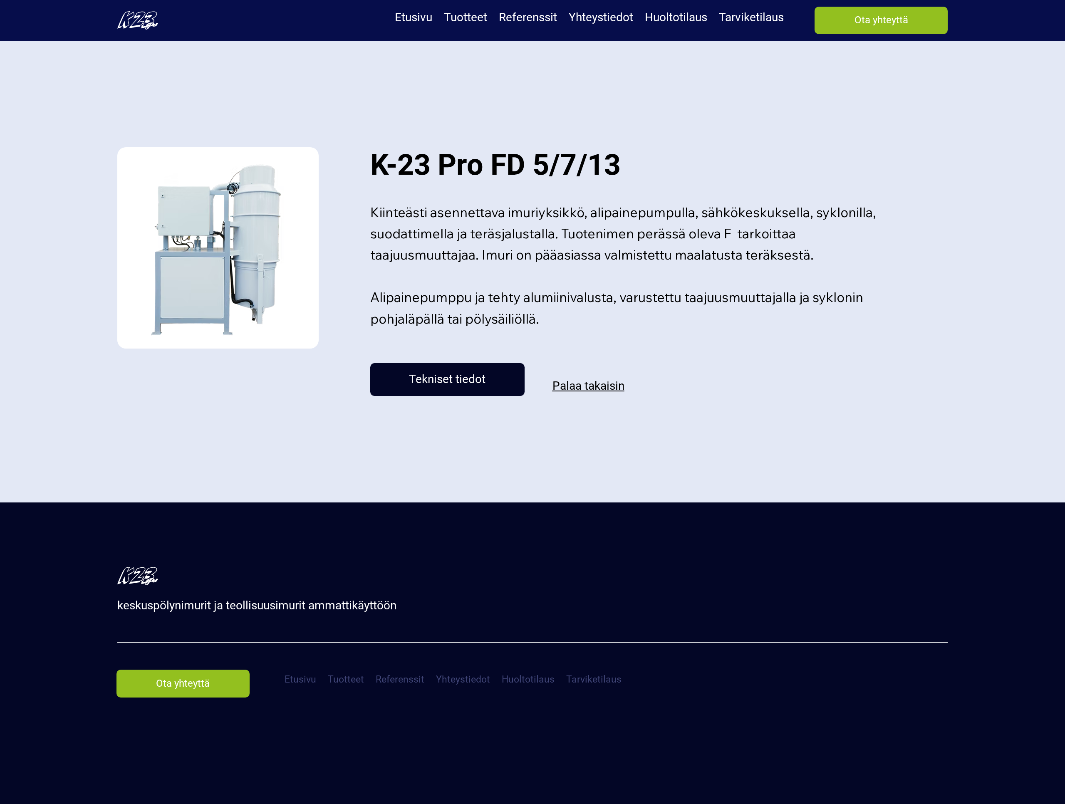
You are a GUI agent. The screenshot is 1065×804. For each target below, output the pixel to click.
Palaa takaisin (588, 386)
